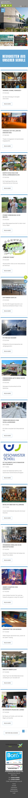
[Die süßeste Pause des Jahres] (14, 699)
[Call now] (25, 281)
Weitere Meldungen (11, 733)
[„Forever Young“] (14, 247)
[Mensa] (2, 5)
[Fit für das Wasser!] (14, 328)
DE (21, 6)
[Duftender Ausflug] (14, 287)
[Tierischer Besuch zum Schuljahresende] (14, 410)
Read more (7, 104)
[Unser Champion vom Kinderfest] (14, 577)
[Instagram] (11, 5)
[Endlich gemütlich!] (14, 659)
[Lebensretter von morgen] (14, 619)
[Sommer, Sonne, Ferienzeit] (14, 80)
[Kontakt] (8, 5)
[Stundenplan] (5, 5)
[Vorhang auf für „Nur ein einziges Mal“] (14, 120)
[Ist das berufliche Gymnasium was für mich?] (14, 452)
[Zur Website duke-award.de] (14, 767)
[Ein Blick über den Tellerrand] (14, 494)
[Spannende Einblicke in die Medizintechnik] (14, 535)
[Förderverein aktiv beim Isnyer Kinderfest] (14, 368)
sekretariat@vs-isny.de (6, 3)
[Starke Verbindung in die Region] (14, 205)
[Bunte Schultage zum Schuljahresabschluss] (14, 163)
